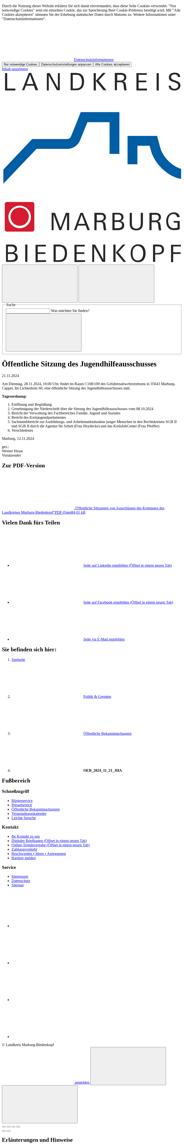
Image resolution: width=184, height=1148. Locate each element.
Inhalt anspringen (15, 69)
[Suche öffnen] (40, 284)
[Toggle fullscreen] (13, 1126)
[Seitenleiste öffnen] (116, 284)
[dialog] (92, 35)
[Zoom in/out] (18, 1126)
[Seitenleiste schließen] (40, 1104)
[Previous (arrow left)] (4, 1131)
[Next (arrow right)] (9, 1131)
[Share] (9, 1126)
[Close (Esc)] (4, 1126)
